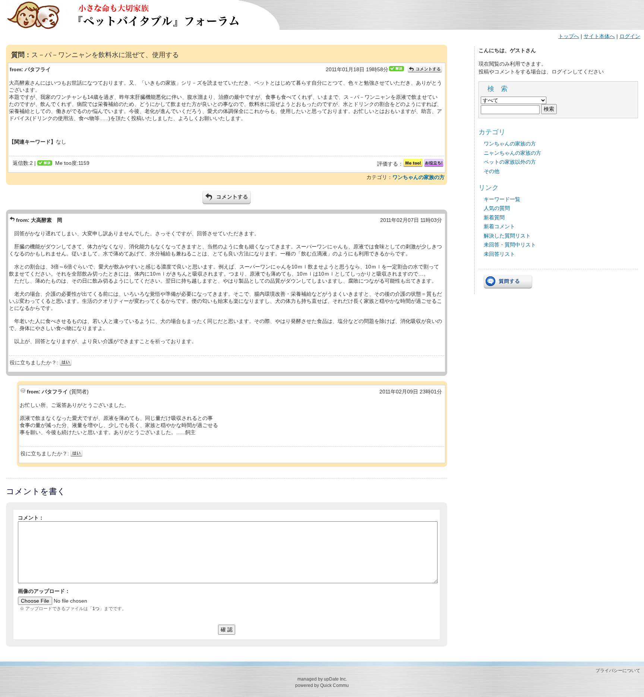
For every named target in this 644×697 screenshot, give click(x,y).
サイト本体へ (599, 36)
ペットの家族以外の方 (510, 162)
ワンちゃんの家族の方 (418, 177)
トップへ (568, 36)
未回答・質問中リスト (510, 245)
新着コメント (499, 226)
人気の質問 (497, 208)
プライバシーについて (618, 670)
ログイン (629, 36)
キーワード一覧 (502, 199)
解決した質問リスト (507, 236)
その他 (491, 171)
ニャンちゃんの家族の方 (512, 153)
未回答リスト (499, 254)
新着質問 (494, 217)
